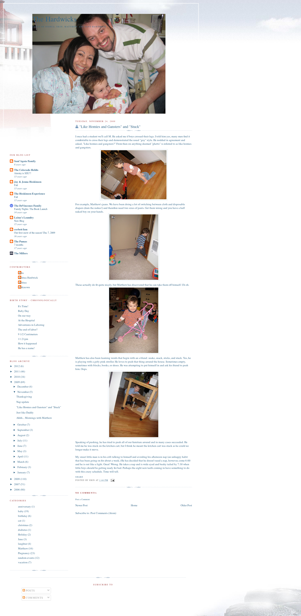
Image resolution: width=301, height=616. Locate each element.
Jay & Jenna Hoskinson (27, 182)
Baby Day (23, 311)
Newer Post (81, 505)
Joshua (23, 282)
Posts (30, 590)
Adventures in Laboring (31, 325)
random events (26, 558)
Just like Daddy (25, 412)
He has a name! (26, 348)
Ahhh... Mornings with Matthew (34, 418)
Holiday (22, 534)
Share (79, 476)
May (20, 451)
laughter (22, 543)
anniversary (24, 506)
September (23, 430)
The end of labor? (27, 329)
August (21, 435)
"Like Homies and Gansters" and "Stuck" (109, 126)
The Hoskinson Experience (29, 193)
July (20, 440)
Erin (21, 273)
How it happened (27, 343)
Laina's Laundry (24, 217)
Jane (20, 539)
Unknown (24, 287)
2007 (17, 484)
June (20, 446)
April (20, 456)
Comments (34, 597)
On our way (24, 315)
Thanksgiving (24, 396)
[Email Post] (112, 480)
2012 (17, 366)
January (22, 472)
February (22, 467)
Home (134, 505)
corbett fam (20, 229)
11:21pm (23, 339)
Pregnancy (24, 553)
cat (19, 520)
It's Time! (23, 306)
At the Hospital (26, 320)
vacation (23, 562)
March (21, 462)
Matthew (23, 548)
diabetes (22, 530)
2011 (17, 371)
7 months (18, 244)
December (23, 386)
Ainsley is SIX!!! (22, 173)
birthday (22, 516)
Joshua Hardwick (28, 277)
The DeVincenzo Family (28, 205)
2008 (17, 479)
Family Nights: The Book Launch (30, 209)
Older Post (186, 505)
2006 (17, 489)
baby (21, 511)
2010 (17, 377)
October (22, 424)
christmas (23, 525)
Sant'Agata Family (25, 161)
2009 (17, 382)
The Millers (21, 253)
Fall (16, 185)
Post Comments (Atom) (103, 513)
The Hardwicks (54, 19)
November (23, 392)
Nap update (22, 402)
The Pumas (20, 241)
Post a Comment (82, 499)
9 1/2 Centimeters (28, 334)
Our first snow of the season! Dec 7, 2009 (34, 232)
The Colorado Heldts (26, 170)
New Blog (19, 220)
